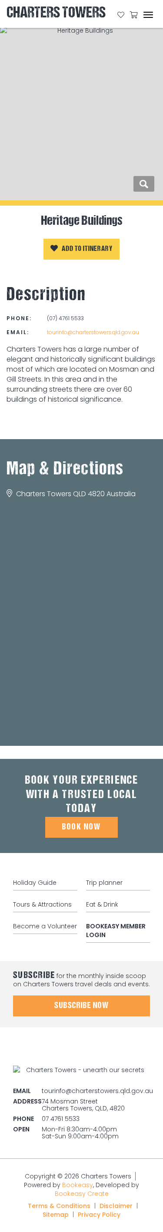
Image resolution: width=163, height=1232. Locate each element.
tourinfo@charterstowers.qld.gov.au (93, 332)
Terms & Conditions (59, 1206)
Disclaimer (116, 1206)
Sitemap (56, 1214)
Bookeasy (77, 1185)
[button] (81, 249)
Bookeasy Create (82, 1193)
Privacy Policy (99, 1214)
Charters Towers (56, 14)
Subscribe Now (81, 1006)
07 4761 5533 (61, 1118)
